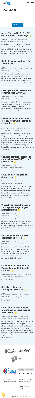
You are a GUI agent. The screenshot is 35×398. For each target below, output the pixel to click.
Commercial (25, 316)
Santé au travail (23, 68)
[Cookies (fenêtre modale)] (3, 395)
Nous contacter (6, 379)
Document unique (21, 128)
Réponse (9, 294)
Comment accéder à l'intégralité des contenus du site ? (24, 387)
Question (3, 294)
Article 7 (8, 39)
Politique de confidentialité (9, 381)
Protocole (29, 68)
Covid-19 (26, 39)
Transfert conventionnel (17, 39)
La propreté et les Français (25, 379)
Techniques (14, 294)
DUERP (3, 128)
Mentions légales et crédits (10, 384)
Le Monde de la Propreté (24, 381)
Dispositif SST (30, 128)
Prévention (15, 68)
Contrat (20, 316)
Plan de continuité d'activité (25, 274)
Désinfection (21, 181)
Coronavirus (4, 68)
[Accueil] (7, 5)
